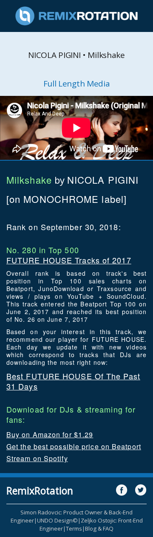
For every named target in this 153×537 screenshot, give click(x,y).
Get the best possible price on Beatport (73, 446)
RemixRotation (39, 490)
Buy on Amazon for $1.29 (49, 434)
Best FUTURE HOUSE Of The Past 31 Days (73, 381)
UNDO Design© (57, 520)
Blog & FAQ (99, 528)
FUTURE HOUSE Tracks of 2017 (68, 260)
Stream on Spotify (37, 458)
